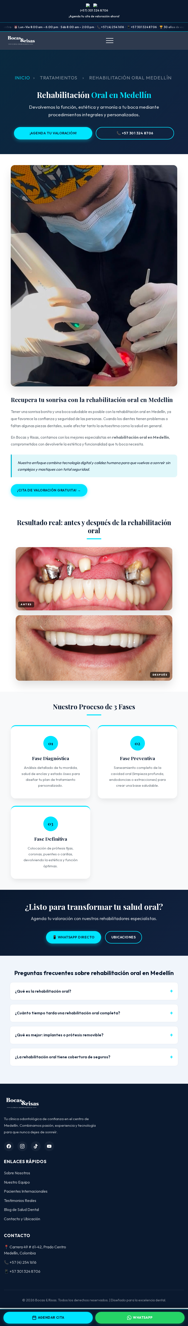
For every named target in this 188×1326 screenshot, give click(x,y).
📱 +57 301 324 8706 (22, 1271)
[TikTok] (36, 1146)
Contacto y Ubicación (22, 1218)
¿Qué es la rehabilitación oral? (43, 991)
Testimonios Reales (20, 1200)
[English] (96, 5)
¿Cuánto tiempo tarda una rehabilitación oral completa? (67, 1012)
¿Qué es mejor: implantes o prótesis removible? (59, 1034)
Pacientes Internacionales (25, 1191)
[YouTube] (49, 1146)
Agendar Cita (51, 1317)
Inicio (22, 78)
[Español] (88, 5)
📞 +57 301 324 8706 (135, 133)
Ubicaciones (123, 937)
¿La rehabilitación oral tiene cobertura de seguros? (62, 1056)
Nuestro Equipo (17, 1182)
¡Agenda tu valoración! (53, 133)
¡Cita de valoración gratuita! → (49, 490)
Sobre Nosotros (17, 1172)
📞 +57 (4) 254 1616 (20, 1262)
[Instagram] (22, 1146)
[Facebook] (9, 1146)
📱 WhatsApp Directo (73, 937)
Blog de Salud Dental (21, 1209)
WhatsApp (143, 1317)
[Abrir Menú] (109, 40)
